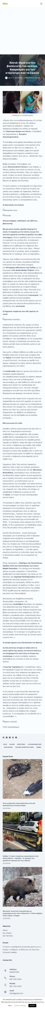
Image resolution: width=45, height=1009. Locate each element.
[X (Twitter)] (6, 737)
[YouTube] (16, 737)
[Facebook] (3, 737)
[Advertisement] (22, 30)
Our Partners (8, 936)
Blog (5, 744)
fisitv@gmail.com (16, 993)
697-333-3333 (15, 979)
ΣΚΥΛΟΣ (37, 78)
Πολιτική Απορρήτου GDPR (24, 747)
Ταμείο (38, 747)
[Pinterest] (13, 737)
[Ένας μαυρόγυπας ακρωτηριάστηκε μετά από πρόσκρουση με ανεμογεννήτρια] (22, 779)
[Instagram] (10, 737)
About (5, 930)
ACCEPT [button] (32, 1005)
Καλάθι (12, 744)
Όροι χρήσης (8, 747)
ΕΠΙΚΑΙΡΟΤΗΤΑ (29, 78)
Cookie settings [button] (20, 1005)
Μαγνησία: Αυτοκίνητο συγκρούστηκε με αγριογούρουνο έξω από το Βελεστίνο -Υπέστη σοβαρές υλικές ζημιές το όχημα (22, 913)
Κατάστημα (21, 744)
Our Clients (7, 933)
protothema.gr (13, 727)
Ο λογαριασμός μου (35, 744)
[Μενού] (41, 4)
